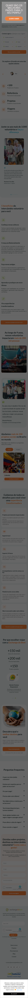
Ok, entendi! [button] (14, 993)
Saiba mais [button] (19, 989)
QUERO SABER (14, 18)
